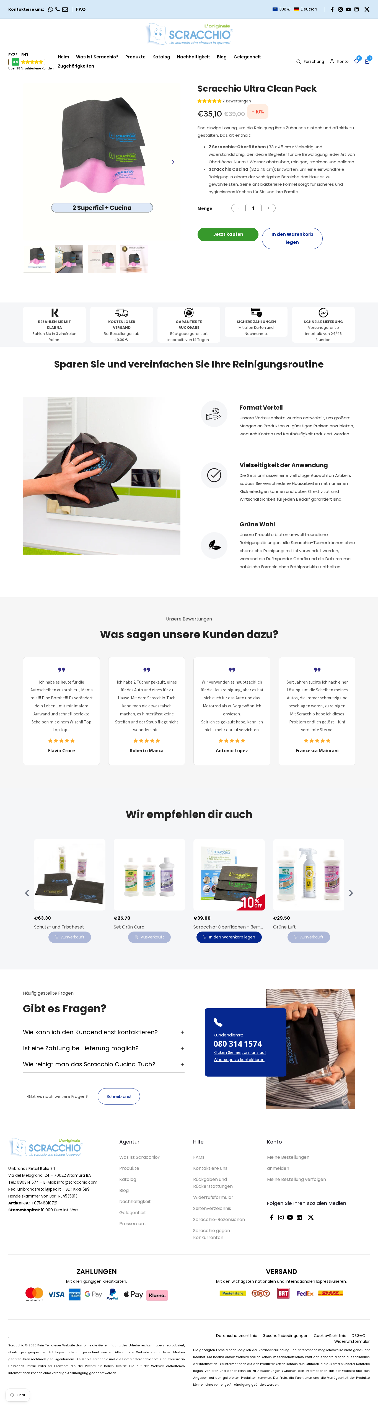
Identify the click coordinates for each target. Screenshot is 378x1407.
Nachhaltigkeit (135, 1201)
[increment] (268, 208)
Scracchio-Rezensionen (219, 1219)
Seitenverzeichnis (212, 1208)
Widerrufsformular (213, 1197)
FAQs (198, 1157)
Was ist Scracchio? (139, 1157)
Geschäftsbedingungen (286, 1335)
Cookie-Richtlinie (330, 1335)
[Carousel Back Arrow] (27, 893)
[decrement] (238, 208)
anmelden (278, 1168)
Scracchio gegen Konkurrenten (211, 1234)
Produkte (129, 1168)
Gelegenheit (132, 1212)
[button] (295, 9)
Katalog (127, 1179)
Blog (124, 1190)
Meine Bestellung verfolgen (296, 1179)
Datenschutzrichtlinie (236, 1335)
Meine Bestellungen (288, 1157)
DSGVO (359, 1335)
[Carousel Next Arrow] (172, 162)
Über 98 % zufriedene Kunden (31, 68)
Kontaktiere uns (210, 1168)
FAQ (81, 9)
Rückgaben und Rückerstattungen (213, 1182)
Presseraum (132, 1223)
